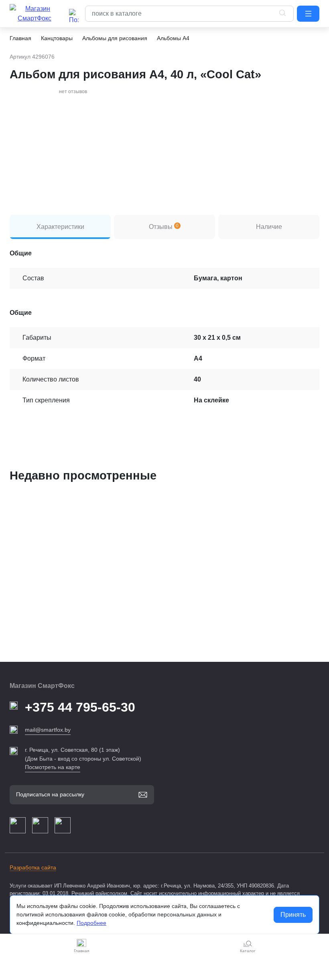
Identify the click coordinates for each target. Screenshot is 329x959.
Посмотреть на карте (52, 767)
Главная (20, 38)
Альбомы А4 (173, 38)
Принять (293, 914)
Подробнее (91, 923)
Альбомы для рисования (114, 38)
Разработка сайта (33, 868)
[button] (308, 14)
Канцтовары (57, 38)
